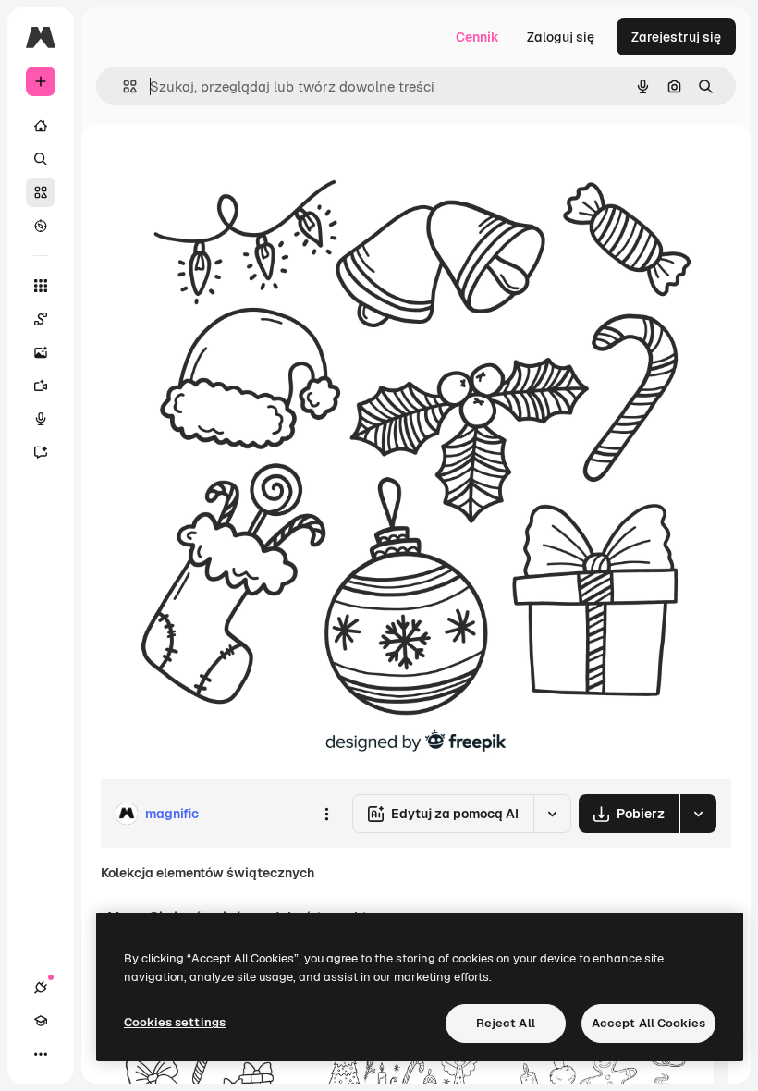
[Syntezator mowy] (40, 419)
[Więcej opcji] (326, 813)
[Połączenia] (40, 987)
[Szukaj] (40, 159)
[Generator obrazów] (40, 352)
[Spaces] (40, 319)
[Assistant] (40, 452)
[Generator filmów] (40, 385)
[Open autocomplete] (122, 86)
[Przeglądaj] (40, 225)
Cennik (477, 37)
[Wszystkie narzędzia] (40, 285)
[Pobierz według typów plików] (697, 813)
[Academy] (40, 1021)
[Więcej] (40, 1054)
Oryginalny (227, 166)
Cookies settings (175, 1022)
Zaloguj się (560, 37)
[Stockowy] (40, 192)
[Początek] (40, 126)
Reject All (505, 1023)
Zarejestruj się (676, 37)
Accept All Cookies (648, 1023)
